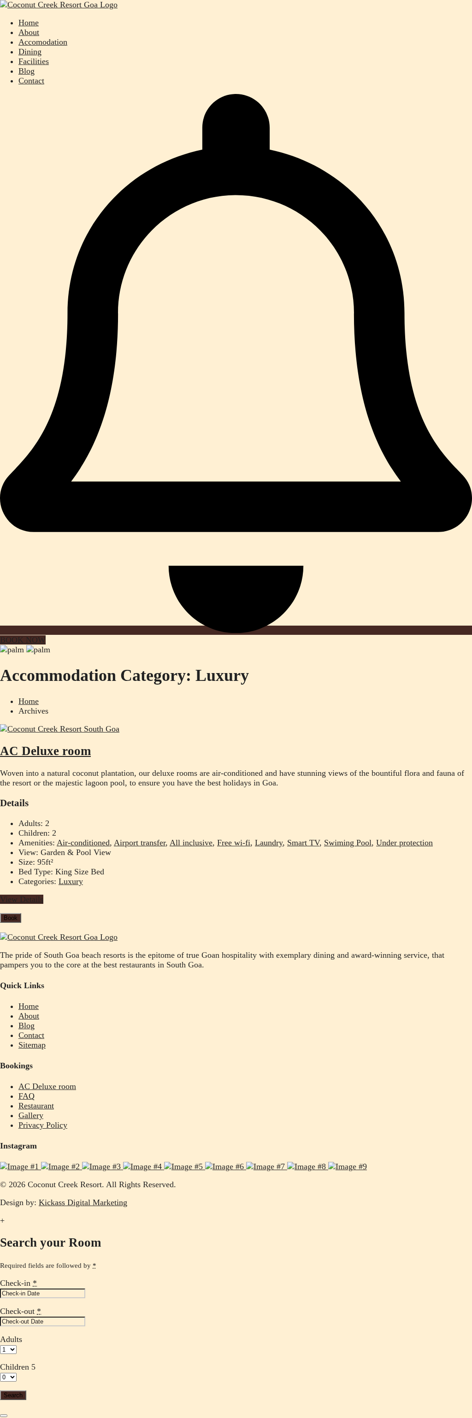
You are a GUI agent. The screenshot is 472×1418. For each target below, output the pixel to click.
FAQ (26, 1096)
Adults (11, 1339)
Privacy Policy (42, 1125)
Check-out (20, 1311)
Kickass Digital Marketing (83, 1202)
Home (28, 22)
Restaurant (36, 1105)
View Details (21, 899)
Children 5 (17, 1366)
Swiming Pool (348, 842)
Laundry (269, 842)
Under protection (404, 842)
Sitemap (32, 1044)
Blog (26, 71)
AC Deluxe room (45, 751)
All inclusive (191, 842)
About (28, 32)
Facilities (33, 61)
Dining (29, 51)
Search (13, 1395)
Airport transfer (139, 842)
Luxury (71, 881)
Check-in (18, 1283)
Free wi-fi (233, 842)
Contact (31, 80)
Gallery (30, 1115)
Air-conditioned (83, 842)
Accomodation (42, 42)
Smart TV (303, 842)
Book (11, 917)
